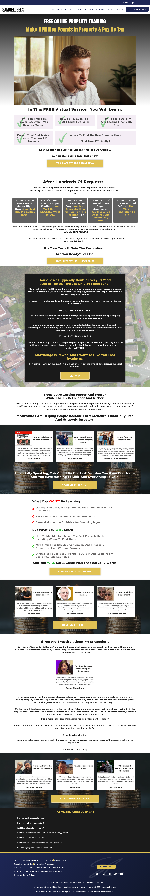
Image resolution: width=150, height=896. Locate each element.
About (92, 9)
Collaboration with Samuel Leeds (49, 867)
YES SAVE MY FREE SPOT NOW (75, 163)
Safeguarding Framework (52, 871)
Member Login (128, 2)
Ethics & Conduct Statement (26, 871)
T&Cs (16, 860)
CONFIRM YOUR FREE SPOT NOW (75, 571)
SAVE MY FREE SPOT (75, 484)
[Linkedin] (109, 874)
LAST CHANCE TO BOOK (75, 798)
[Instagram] (103, 874)
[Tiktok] (115, 874)
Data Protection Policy (29, 860)
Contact (118, 9)
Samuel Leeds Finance (23, 867)
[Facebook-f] (91, 874)
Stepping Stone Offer (23, 864)
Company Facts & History (25, 875)
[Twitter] (97, 874)
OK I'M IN (75, 375)
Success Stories (76, 9)
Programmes (58, 9)
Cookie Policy (60, 860)
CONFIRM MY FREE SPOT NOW (75, 261)
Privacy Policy (47, 860)
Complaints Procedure (44, 864)
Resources (104, 9)
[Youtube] (121, 874)
